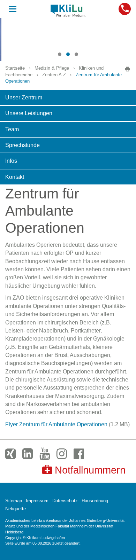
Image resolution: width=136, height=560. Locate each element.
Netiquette (15, 508)
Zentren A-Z (54, 74)
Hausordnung (95, 500)
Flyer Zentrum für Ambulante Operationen (56, 424)
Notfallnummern (90, 470)
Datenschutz (65, 500)
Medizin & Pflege (52, 68)
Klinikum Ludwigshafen (68, 10)
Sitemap (13, 500)
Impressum (37, 500)
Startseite (15, 68)
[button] (59, 54)
